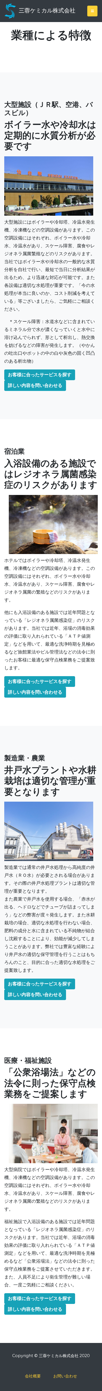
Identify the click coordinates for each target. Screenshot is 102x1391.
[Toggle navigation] (92, 11)
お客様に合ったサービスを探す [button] (39, 374)
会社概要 (33, 1376)
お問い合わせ (65, 1376)
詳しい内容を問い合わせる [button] (35, 385)
